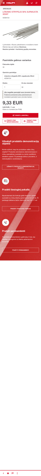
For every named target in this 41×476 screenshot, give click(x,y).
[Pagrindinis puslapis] (11, 3)
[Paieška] (36, 3)
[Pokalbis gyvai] (12, 473)
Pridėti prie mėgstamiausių (13, 121)
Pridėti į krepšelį (21, 115)
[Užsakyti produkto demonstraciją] (8, 473)
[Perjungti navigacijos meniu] (3, 3)
